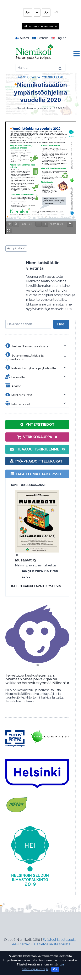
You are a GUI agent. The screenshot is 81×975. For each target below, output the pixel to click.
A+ (46, 12)
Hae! (61, 324)
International (20, 404)
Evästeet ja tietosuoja (59, 940)
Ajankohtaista (29, 76)
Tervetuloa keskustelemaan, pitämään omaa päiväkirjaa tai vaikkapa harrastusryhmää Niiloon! (37, 679)
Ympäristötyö (52, 76)
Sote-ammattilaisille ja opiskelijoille (24, 357)
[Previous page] (9, 224)
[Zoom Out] (39, 224)
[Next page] (16, 224)
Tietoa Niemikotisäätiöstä (29, 346)
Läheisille (18, 377)
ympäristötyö (16, 248)
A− (28, 12)
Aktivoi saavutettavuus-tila (40, 26)
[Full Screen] (9, 230)
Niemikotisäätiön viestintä (32, 108)
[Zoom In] (45, 224)
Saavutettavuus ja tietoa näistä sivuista (40, 944)
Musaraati (25, 560)
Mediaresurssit (21, 395)
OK (55, 969)
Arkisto (16, 386)
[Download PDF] (70, 224)
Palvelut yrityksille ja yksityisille (33, 368)
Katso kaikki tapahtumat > (36, 586)
